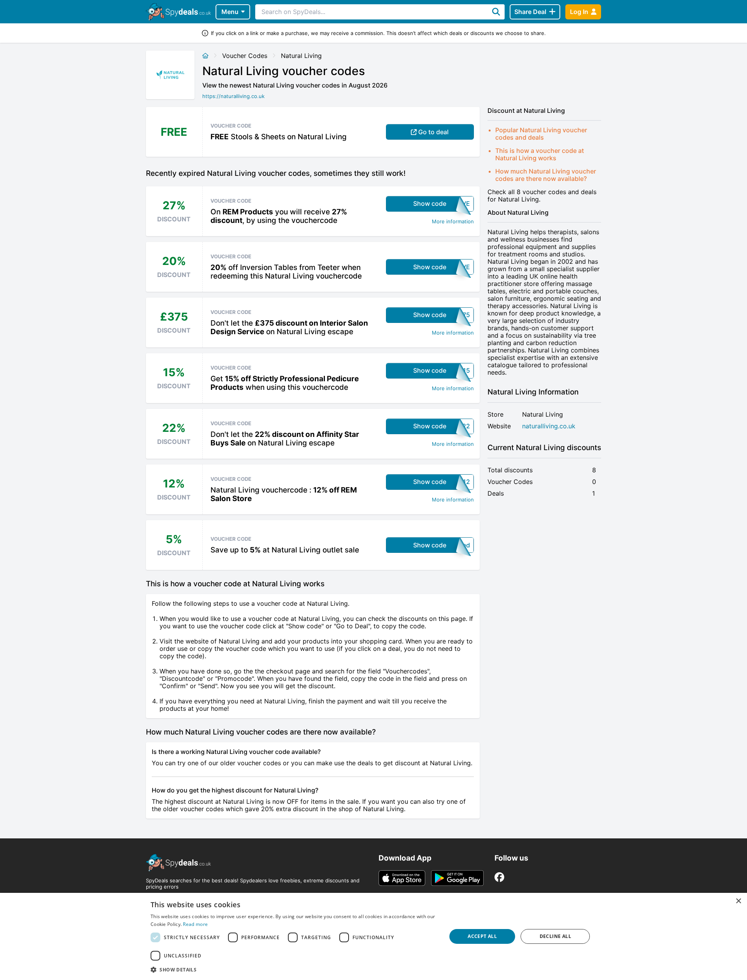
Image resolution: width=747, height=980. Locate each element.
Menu (229, 12)
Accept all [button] (482, 936)
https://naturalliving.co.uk (233, 96)
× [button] (738, 901)
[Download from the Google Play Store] (457, 878)
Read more (195, 924)
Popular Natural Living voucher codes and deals (541, 133)
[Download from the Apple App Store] (402, 878)
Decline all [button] (555, 936)
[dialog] (373, 936)
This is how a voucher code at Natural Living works (539, 154)
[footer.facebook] (499, 877)
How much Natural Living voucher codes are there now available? (545, 174)
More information (453, 221)
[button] (294, 969)
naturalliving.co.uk (548, 426)
